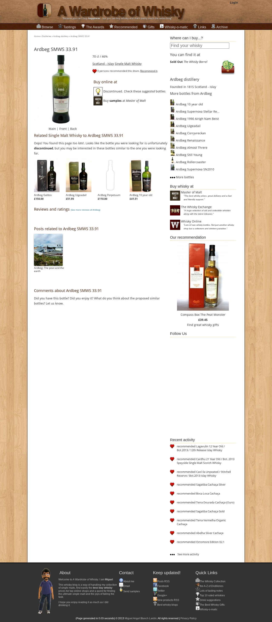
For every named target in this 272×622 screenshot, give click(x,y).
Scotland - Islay (103, 64)
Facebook (163, 586)
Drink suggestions (210, 600)
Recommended (125, 27)
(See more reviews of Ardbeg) (85, 209)
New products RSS (168, 600)
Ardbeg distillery (60, 36)
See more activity (188, 554)
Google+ (162, 595)
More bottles (184, 177)
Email (126, 586)
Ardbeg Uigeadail (76, 195)
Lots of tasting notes (211, 590)
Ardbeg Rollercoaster (190, 162)
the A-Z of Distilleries (211, 586)
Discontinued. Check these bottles (134, 91)
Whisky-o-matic (176, 27)
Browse (47, 27)
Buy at (124, 101)
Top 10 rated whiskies (212, 595)
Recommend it (148, 71)
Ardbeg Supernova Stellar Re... (197, 111)
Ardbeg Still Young (188, 155)
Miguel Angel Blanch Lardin (141, 618)
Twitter (161, 590)
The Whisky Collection (212, 581)
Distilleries (46, 36)
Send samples (131, 591)
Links (202, 27)
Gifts (151, 27)
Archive (222, 27)
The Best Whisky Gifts (212, 604)
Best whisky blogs (167, 604)
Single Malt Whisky (128, 64)
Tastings (69, 27)
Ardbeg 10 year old (141, 195)
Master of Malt (191, 192)
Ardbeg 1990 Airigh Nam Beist (197, 119)
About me (128, 581)
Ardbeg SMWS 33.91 (80, 36)
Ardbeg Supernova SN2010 (194, 169)
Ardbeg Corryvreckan (190, 133)
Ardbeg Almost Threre (191, 148)
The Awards (95, 27)
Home (37, 36)
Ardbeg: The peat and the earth (49, 269)
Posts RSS (163, 581)
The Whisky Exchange (196, 207)
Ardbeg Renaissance (190, 140)
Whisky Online (191, 221)
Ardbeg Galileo (43, 195)
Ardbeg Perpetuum (109, 195)
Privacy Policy (188, 618)
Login (234, 2)
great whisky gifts (206, 325)
